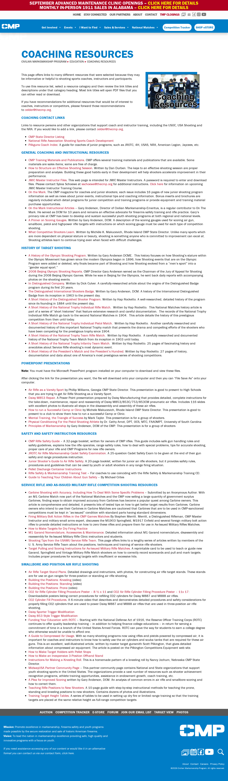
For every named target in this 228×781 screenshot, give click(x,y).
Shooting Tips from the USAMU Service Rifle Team (62, 540)
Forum (112, 712)
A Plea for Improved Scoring (47, 680)
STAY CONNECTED (95, 14)
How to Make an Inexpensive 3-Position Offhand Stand (65, 656)
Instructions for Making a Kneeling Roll (54, 660)
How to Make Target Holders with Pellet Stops (59, 652)
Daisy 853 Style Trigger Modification (53, 616)
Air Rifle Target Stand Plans (47, 572)
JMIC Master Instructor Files (47, 180)
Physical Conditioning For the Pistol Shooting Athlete (63, 422)
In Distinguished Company (46, 283)
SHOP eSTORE (204, 27)
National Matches (143, 27)
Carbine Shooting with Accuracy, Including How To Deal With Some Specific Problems (86, 492)
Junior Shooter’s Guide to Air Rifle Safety (55, 461)
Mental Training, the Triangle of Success (55, 418)
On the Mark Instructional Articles (51, 208)
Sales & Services (114, 27)
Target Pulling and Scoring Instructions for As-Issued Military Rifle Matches (79, 548)
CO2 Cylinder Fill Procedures (47, 600)
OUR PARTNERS (120, 14)
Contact (151, 14)
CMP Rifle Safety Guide (44, 441)
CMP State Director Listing (46, 137)
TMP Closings (169, 14)
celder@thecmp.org (38, 110)
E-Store (98, 712)
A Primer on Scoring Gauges (47, 220)
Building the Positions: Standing (50, 584)
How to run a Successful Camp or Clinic (55, 410)
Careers (204, 764)
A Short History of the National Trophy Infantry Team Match (68, 343)
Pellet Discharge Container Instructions (54, 469)
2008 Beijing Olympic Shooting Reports (55, 271)
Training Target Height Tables (48, 696)
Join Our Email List (136, 712)
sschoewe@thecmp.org (97, 184)
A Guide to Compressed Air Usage (51, 636)
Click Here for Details (163, 7)
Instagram (199, 14)
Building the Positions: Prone (48, 588)
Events (68, 27)
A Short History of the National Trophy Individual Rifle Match (69, 307)
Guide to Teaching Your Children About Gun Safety (62, 477)
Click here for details (173, 3)
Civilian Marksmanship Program (11, 27)
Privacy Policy (217, 764)
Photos (183, 14)
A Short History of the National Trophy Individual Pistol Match (70, 323)
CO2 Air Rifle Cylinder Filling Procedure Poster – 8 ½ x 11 (67, 592)
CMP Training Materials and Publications (56, 160)
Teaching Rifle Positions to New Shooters (56, 688)
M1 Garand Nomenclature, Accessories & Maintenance (66, 532)
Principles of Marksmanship (47, 426)
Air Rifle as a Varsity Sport (46, 390)
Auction (46, 712)
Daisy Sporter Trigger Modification (51, 612)
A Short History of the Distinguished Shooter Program (64, 299)
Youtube (204, 14)
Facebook (194, 14)
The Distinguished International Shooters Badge (61, 291)
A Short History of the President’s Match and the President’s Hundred (75, 351)
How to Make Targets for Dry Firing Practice (57, 528)
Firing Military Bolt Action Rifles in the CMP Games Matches (69, 516)
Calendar (189, 14)
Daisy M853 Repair (41, 398)
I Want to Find (88, 27)
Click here (156, 184)
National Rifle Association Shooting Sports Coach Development (71, 141)
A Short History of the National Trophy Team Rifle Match (66, 335)
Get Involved (49, 27)
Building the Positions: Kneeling (49, 580)
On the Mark (37, 192)
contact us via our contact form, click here (48, 753)
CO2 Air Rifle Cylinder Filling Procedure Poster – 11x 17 (151, 592)
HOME (77, 14)
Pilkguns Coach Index (43, 145)
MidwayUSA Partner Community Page (53, 668)
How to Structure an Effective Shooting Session (60, 168)
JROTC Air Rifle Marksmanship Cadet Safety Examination (67, 453)
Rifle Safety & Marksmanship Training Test (57, 473)
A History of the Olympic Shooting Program (57, 255)
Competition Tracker (177, 27)
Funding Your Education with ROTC (52, 620)
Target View (164, 712)
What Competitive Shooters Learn (51, 232)
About (137, 14)
